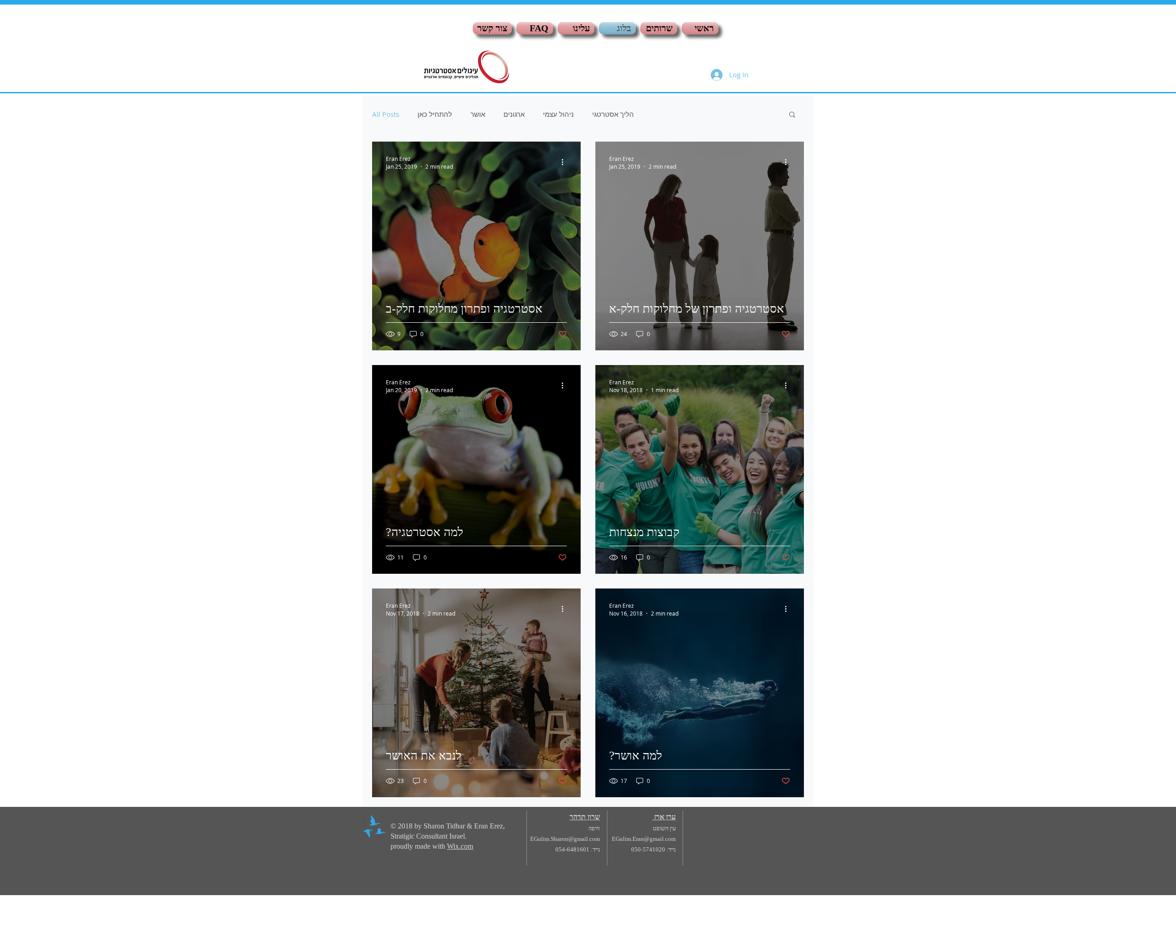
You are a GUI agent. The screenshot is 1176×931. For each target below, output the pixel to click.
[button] (792, 115)
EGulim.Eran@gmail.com (644, 838)
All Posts (385, 114)
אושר (477, 114)
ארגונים (514, 114)
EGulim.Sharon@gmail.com (565, 838)
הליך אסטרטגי (613, 114)
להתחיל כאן (435, 114)
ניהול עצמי (558, 114)
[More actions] (565, 162)
